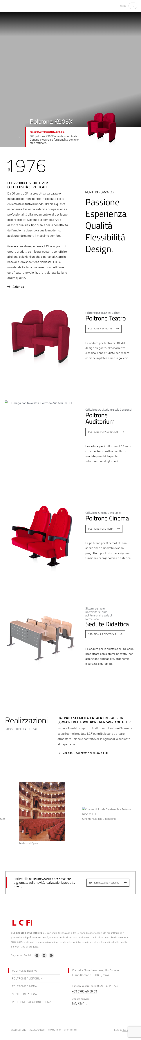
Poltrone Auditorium (27, 978)
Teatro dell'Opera (22, 843)
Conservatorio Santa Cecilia (47, 132)
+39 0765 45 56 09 (84, 991)
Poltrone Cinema (24, 986)
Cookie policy (70, 1029)
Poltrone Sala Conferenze (32, 1002)
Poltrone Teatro (24, 970)
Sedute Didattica (24, 994)
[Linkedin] (44, 955)
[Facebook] (37, 955)
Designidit (127, 1029)
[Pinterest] (51, 955)
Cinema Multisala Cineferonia (93, 818)
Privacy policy (54, 1029)
